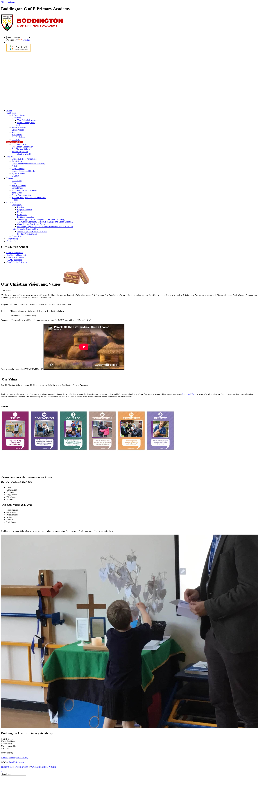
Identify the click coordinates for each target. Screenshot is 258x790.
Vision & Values (19, 127)
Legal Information (16, 762)
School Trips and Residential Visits (32, 231)
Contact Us (11, 241)
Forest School (18, 236)
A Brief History (18, 115)
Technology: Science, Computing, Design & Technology (41, 219)
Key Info (10, 156)
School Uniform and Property (24, 190)
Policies (15, 166)
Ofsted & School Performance (24, 159)
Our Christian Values (21, 149)
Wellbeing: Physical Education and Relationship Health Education (45, 226)
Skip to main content (10, 2)
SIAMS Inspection (20, 151)
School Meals (17, 188)
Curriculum (11, 202)
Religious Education (25, 217)
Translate (26, 40)
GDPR (15, 200)
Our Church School (14, 142)
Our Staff (16, 125)
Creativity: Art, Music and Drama (31, 224)
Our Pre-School (18, 137)
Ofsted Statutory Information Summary (28, 164)
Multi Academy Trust (26, 122)
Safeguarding (12, 239)
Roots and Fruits (189, 394)
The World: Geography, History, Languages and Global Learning (45, 222)
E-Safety (15, 176)
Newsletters (17, 135)
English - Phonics (24, 210)
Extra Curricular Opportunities (25, 229)
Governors (16, 118)
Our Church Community (22, 147)
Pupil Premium (18, 168)
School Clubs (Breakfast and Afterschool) (29, 197)
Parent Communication (21, 195)
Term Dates (17, 193)
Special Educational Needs (23, 171)
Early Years (22, 214)
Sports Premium (18, 173)
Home (9, 110)
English (20, 207)
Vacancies (16, 132)
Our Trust (16, 139)
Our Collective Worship (22, 154)
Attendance (17, 180)
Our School (11, 113)
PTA (14, 183)
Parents (9, 178)
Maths (19, 212)
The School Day (19, 185)
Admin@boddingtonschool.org (14, 758)
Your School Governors (27, 120)
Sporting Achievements (27, 234)
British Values (18, 130)
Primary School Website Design (14, 767)
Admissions (17, 161)
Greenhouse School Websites (43, 767)
